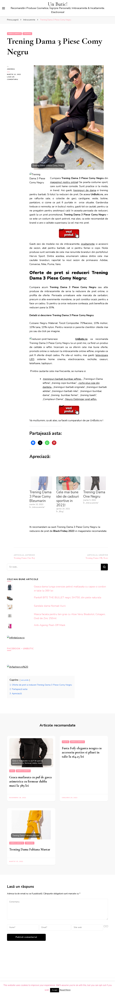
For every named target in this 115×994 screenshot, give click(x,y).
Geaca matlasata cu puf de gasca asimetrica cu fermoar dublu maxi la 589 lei (30, 781)
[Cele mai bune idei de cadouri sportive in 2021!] (68, 483)
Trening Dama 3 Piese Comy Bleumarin (40, 496)
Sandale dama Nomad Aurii (49, 606)
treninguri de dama (84, 190)
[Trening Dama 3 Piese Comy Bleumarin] (41, 483)
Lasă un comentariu (16, 78)
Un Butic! (57, 4)
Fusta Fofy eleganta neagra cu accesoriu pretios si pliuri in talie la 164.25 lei (82, 752)
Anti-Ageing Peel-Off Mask (49, 625)
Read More (65, 990)
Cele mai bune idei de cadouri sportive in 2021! (67, 499)
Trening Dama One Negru (94, 494)
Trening (27, 34)
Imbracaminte (14, 34)
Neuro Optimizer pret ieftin (80, 399)
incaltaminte (88, 244)
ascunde (25, 680)
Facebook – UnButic (20, 648)
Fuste (65, 742)
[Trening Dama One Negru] (95, 483)
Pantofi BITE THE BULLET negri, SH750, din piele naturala (67, 597)
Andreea (11, 69)
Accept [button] (54, 990)
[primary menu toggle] (3, 8)
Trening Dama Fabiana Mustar (29, 849)
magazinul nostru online (64, 182)
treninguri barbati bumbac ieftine (62, 379)
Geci (12, 771)
